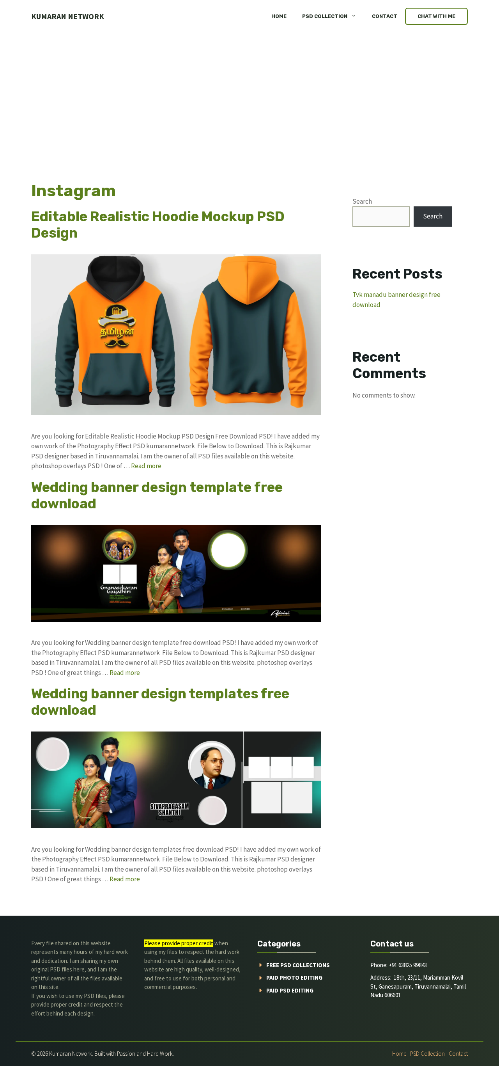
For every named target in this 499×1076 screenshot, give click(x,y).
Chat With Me (436, 16)
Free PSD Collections (298, 965)
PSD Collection (324, 16)
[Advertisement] (249, 91)
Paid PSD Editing (289, 990)
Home (279, 16)
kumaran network (67, 16)
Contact (384, 16)
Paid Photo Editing (294, 977)
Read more (146, 466)
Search (362, 201)
